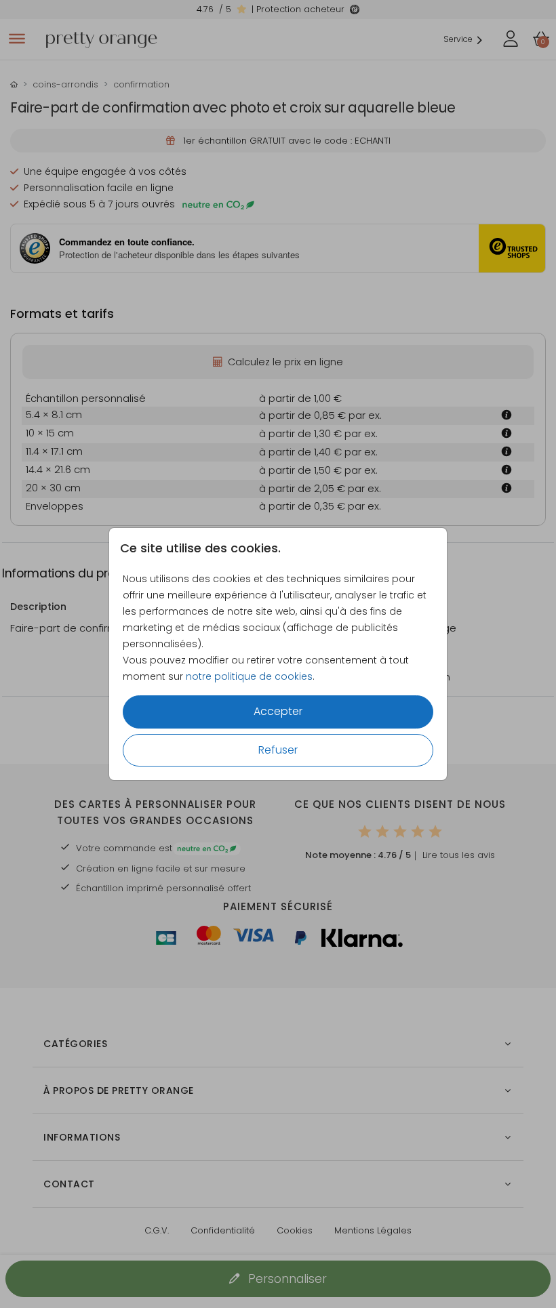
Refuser (278, 750)
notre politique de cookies (249, 676)
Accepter (278, 711)
